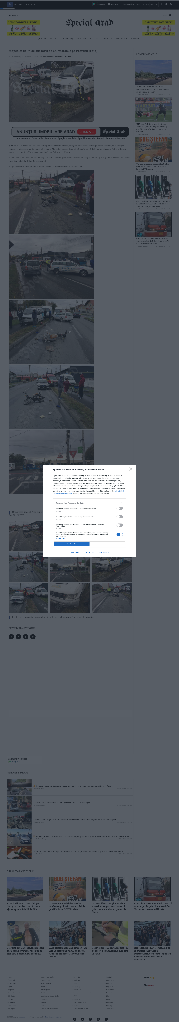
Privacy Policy (103, 552)
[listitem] (89, 503)
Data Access (89, 552)
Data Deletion (76, 552)
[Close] (131, 469)
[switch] (120, 508)
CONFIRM (71, 544)
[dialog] (89, 511)
